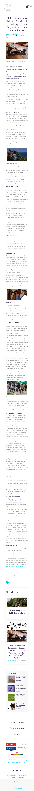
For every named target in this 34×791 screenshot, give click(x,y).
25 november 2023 (20, 708)
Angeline (23, 61)
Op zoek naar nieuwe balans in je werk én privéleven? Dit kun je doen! (21, 687)
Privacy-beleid (17, 781)
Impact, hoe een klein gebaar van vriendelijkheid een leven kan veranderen (21, 678)
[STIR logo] (17, 753)
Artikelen (8, 61)
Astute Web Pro (15, 775)
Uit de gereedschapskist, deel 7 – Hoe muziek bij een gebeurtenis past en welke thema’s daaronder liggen (17, 651)
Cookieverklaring (17, 785)
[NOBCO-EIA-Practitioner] (17, 747)
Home (7, 34)
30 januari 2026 (19, 691)
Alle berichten (14, 34)
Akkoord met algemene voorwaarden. (16, 762)
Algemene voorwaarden (17, 788)
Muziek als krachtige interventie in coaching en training (21, 705)
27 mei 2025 (18, 699)
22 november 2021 (22, 660)
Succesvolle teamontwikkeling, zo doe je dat (21, 696)
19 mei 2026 (18, 682)
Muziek (12, 61)
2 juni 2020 (21, 616)
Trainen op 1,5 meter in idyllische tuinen (17, 611)
